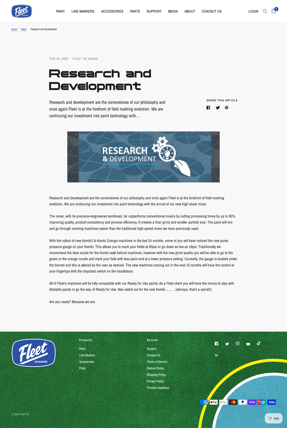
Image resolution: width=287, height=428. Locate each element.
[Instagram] (241, 343)
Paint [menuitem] (60, 11)
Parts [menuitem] (135, 11)
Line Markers (87, 355)
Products (86, 340)
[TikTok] (262, 343)
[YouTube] (251, 344)
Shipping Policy (156, 374)
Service (152, 340)
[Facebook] (220, 343)
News (23, 29)
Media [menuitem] (173, 11)
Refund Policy (155, 368)
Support (152, 348)
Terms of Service (157, 361)
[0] (272, 11)
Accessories (86, 361)
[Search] (265, 11)
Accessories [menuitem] (112, 11)
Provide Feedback (158, 387)
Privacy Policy (155, 381)
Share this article (222, 100)
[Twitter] (230, 344)
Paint (82, 348)
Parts (82, 368)
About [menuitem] (190, 11)
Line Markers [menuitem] (83, 11)
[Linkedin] (220, 355)
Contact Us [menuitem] (212, 11)
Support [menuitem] (154, 11)
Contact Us (153, 355)
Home (14, 29)
